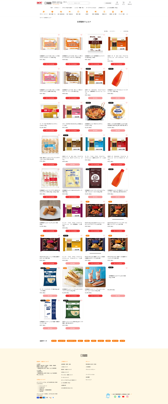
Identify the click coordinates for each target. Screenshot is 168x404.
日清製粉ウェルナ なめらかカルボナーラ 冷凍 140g (72, 191)
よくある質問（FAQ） (66, 382)
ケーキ (54, 341)
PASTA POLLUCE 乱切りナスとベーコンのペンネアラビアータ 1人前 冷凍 (95, 223)
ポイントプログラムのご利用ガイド (68, 380)
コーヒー (101, 341)
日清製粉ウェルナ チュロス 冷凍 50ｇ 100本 (117, 276)
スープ (122, 341)
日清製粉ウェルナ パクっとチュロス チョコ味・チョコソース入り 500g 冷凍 (95, 191)
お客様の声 (63, 385)
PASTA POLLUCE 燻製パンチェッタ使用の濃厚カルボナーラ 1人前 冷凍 (95, 257)
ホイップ (115, 341)
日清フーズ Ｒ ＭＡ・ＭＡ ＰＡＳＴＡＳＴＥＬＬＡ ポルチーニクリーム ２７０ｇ (72, 158)
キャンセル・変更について (67, 374)
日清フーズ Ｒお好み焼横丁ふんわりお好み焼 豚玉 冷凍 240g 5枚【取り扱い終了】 (118, 124)
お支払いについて (65, 372)
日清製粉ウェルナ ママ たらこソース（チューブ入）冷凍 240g (118, 90)
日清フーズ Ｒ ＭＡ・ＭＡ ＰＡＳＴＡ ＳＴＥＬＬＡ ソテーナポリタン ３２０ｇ (118, 57)
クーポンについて (65, 377)
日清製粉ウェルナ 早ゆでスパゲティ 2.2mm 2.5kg (94, 124)
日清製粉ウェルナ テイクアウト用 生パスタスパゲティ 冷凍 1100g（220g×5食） (50, 191)
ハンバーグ (61, 341)
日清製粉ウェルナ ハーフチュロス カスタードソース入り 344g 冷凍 (72, 289)
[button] (57, 7)
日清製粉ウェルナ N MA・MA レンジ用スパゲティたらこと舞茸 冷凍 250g (50, 90)
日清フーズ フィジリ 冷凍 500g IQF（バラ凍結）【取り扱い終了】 (72, 322)
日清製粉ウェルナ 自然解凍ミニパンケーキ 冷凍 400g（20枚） (95, 56)
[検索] (88, 3)
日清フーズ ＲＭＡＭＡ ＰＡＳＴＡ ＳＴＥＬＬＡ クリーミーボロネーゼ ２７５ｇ (118, 158)
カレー (80, 341)
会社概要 (88, 377)
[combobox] (79, 3)
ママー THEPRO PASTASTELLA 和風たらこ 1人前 (72, 124)
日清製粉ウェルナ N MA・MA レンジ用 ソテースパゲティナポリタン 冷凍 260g (72, 56)
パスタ (108, 341)
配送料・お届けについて (66, 369)
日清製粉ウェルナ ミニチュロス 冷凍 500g (49, 223)
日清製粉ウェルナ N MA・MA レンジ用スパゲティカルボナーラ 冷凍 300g (50, 56)
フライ (93, 341)
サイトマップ (88, 379)
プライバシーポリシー (90, 369)
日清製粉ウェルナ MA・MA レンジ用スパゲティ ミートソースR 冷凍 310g (72, 90)
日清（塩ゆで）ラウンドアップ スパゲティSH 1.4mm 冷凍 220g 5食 (50, 158)
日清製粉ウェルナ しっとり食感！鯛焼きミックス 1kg (50, 322)
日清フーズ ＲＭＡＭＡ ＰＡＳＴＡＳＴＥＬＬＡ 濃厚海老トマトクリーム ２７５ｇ (95, 91)
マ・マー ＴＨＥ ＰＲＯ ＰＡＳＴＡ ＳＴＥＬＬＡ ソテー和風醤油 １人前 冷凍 (72, 224)
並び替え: (106, 31)
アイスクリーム (71, 341)
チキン (87, 341)
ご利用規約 (88, 366)
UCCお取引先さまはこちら (67, 388)
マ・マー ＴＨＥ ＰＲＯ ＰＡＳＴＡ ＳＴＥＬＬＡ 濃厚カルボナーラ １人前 (95, 157)
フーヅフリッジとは (90, 374)
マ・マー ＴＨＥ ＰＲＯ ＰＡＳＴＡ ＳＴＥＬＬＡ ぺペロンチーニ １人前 (72, 257)
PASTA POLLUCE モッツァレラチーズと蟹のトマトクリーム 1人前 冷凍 (117, 223)
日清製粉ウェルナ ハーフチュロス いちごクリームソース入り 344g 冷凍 (95, 289)
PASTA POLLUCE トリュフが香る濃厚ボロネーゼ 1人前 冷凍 (49, 257)
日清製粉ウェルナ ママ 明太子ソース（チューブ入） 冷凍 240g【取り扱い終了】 (118, 191)
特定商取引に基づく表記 (91, 364)
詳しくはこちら (40, 374)
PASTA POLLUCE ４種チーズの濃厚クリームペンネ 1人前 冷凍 (117, 257)
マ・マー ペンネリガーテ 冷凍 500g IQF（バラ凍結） (49, 289)
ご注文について (64, 366)
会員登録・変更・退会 (66, 364)
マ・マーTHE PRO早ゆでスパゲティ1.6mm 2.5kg (48, 124)
